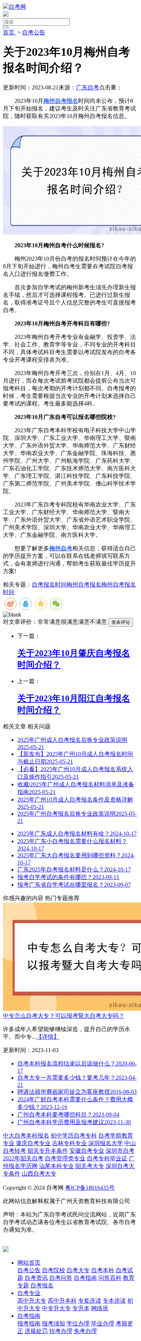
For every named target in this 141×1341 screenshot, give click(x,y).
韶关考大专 (89, 1166)
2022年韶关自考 (23, 1158)
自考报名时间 (49, 584)
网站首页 (28, 1263)
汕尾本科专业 (56, 1166)
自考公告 (33, 32)
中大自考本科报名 (26, 1135)
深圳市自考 (120, 1151)
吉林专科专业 (69, 1143)
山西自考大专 (39, 1173)
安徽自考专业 (86, 1151)
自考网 (17, 7)
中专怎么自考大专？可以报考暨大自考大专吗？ (63, 1016)
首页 (9, 32)
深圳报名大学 (105, 1143)
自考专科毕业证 (107, 1158)
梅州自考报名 (84, 584)
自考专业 (28, 1293)
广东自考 (87, 87)
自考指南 (28, 1316)
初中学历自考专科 (74, 1135)
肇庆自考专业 (33, 1143)
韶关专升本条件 (47, 1151)
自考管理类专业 (65, 1158)
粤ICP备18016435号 (90, 1188)
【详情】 (47, 1037)
